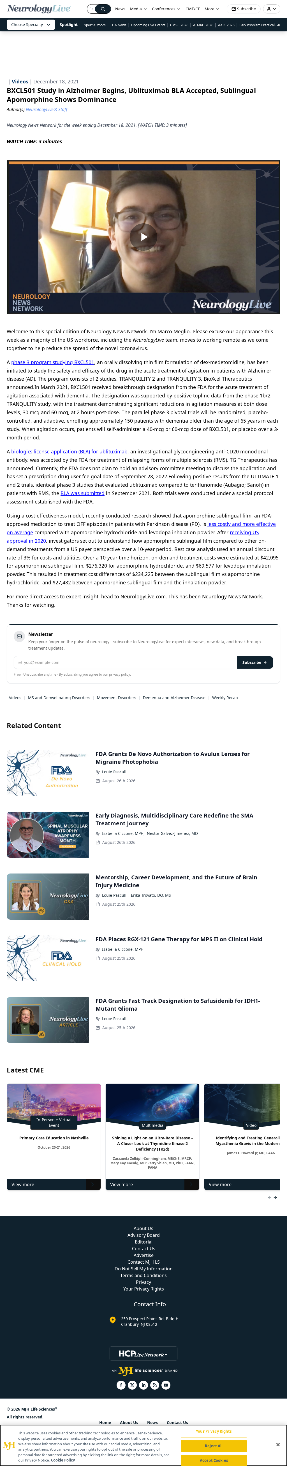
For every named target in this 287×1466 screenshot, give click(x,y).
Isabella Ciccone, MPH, (123, 833)
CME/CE (193, 8)
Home (105, 1422)
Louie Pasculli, (115, 895)
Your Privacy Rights (143, 1289)
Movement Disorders (116, 697)
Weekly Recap (225, 697)
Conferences (163, 8)
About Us (143, 1228)
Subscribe (251, 662)
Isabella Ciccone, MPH (123, 949)
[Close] (278, 1445)
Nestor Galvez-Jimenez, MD (172, 833)
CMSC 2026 (179, 25)
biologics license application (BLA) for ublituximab (69, 451)
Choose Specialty (27, 24)
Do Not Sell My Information (144, 1269)
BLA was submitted (83, 493)
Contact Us (143, 1248)
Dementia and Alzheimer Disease (174, 697)
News (120, 8)
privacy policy (119, 674)
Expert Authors (94, 25)
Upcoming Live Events (148, 25)
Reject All (214, 1445)
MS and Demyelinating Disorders (59, 697)
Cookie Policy (63, 1460)
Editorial (143, 1242)
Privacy (143, 1282)
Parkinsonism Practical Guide (262, 25)
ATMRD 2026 (203, 25)
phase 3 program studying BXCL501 (52, 362)
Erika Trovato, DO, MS (151, 895)
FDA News (118, 25)
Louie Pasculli (115, 771)
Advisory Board (144, 1235)
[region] (143, 1445)
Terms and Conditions (143, 1275)
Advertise (144, 1255)
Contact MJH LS (144, 1262)
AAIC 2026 (226, 25)
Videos (15, 697)
